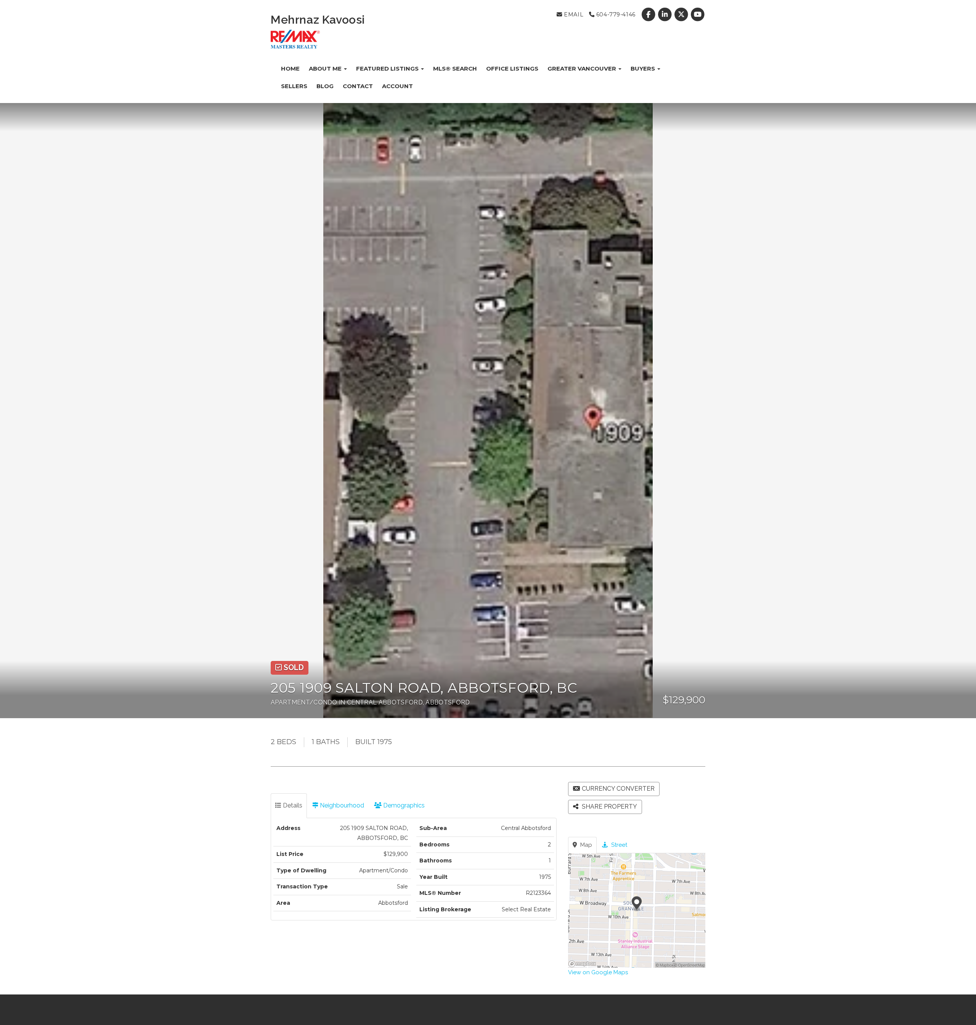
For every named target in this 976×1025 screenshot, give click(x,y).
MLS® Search (455, 68)
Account (397, 86)
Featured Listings (388, 68)
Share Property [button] (608, 806)
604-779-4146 (614, 14)
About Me (326, 68)
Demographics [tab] (403, 805)
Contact (358, 86)
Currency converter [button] (618, 788)
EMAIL (572, 14)
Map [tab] (585, 844)
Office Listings (512, 68)
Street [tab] (618, 844)
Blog (325, 86)
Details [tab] (291, 805)
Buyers (644, 68)
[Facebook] (649, 14)
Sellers (294, 86)
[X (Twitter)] (682, 14)
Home (290, 68)
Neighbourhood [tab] (341, 805)
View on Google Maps (598, 972)
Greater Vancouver (582, 68)
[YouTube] (697, 14)
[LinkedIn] (665, 14)
